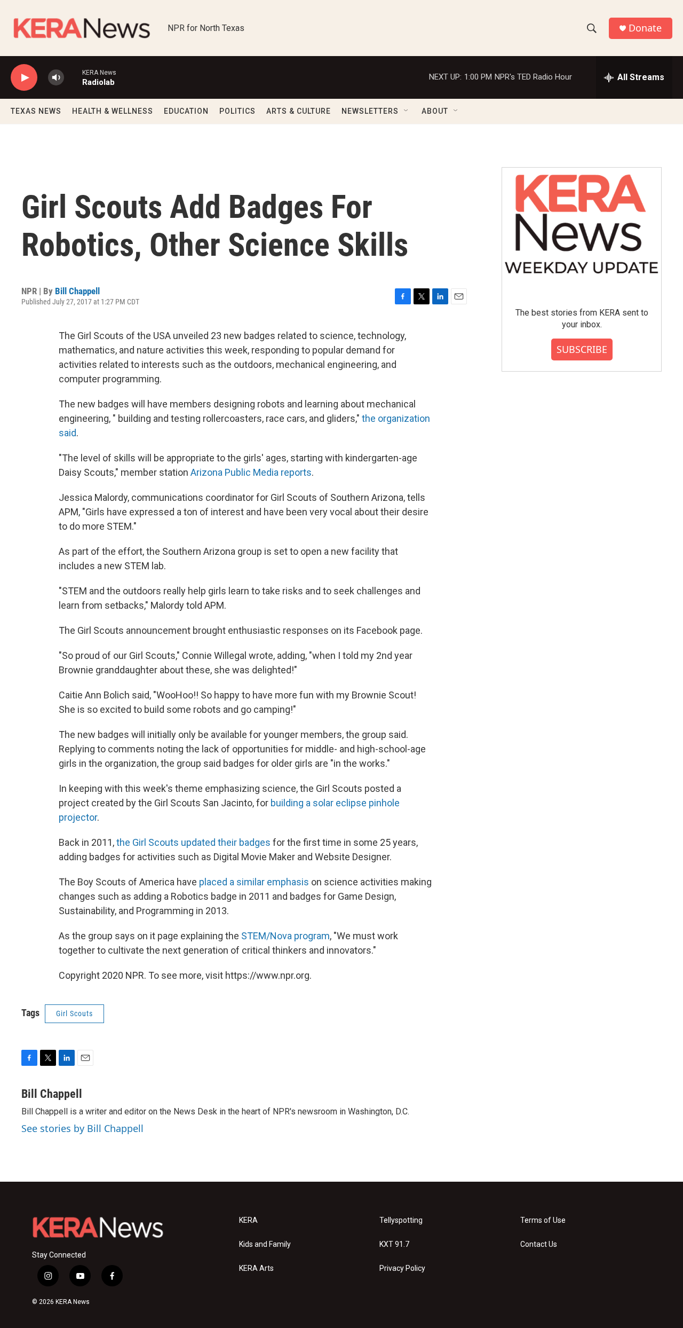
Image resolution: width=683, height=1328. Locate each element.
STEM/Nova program (285, 935)
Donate (645, 28)
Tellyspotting (401, 1220)
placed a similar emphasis (254, 881)
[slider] (73, 77)
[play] (24, 78)
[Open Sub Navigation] (406, 111)
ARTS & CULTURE (298, 111)
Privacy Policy (402, 1268)
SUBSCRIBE (582, 349)
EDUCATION (186, 111)
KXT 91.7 (394, 1244)
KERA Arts (256, 1268)
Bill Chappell (77, 291)
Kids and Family (265, 1244)
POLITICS (237, 111)
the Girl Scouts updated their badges (193, 842)
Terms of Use (543, 1220)
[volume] (56, 78)
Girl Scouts (74, 1013)
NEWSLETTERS (370, 111)
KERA (248, 1220)
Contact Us (538, 1244)
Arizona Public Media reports (251, 472)
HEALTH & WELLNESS (112, 111)
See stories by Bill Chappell (82, 1128)
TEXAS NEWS (36, 111)
